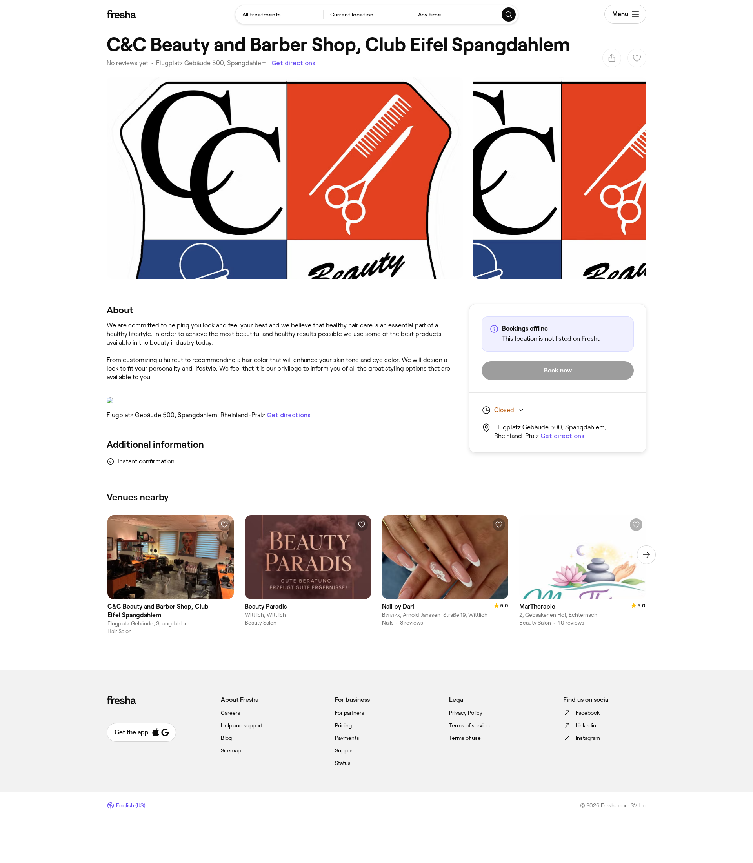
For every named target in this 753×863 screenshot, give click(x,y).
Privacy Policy (465, 713)
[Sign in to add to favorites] (224, 524)
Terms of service (469, 725)
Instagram (588, 738)
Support (344, 750)
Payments (347, 738)
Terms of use (465, 738)
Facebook (588, 713)
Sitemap (231, 750)
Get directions (293, 63)
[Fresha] (121, 14)
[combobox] (279, 14)
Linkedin (586, 725)
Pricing (343, 725)
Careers (230, 713)
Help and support (241, 725)
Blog (226, 738)
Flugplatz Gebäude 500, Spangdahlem (211, 63)
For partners (349, 713)
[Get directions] (280, 400)
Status (343, 763)
